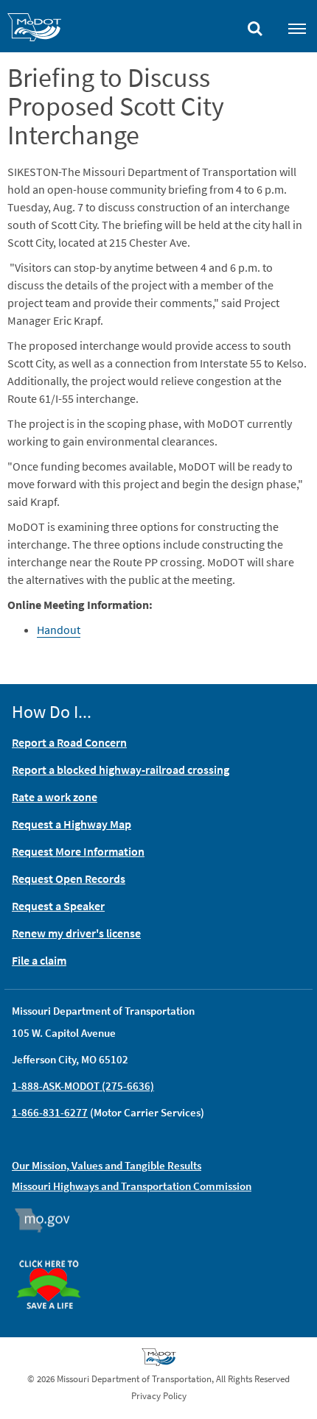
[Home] (34, 29)
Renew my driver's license (76, 933)
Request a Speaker (58, 905)
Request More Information (78, 851)
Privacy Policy (159, 1396)
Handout (58, 629)
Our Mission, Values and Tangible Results (106, 1165)
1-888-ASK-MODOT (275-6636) (83, 1086)
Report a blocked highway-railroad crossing (120, 769)
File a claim (39, 960)
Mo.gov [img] (49, 1220)
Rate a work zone (54, 796)
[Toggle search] (255, 25)
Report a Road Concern (69, 742)
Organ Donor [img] (54, 1253)
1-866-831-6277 (50, 1112)
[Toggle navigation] (297, 28)
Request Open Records (68, 878)
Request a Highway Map (71, 824)
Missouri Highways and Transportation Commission (131, 1186)
